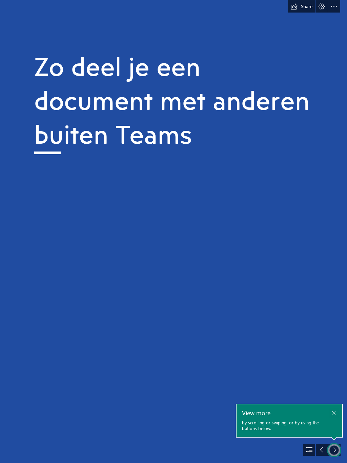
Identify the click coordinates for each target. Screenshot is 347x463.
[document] (173, 231)
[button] (301, 6)
